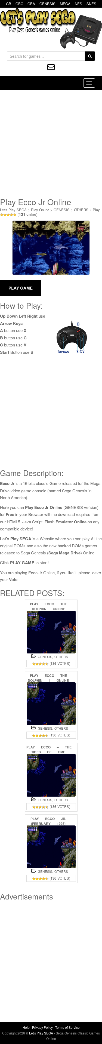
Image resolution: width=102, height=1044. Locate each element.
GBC (19, 3)
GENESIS (47, 3)
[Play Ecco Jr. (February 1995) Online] (51, 846)
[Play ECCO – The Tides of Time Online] (51, 775)
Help (26, 1027)
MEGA (65, 3)
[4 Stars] (11, 215)
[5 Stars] (14, 215)
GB (8, 3)
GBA (31, 3)
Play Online (40, 209)
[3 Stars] (8, 215)
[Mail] (51, 67)
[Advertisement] (51, 144)
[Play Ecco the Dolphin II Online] (51, 703)
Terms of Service (67, 1027)
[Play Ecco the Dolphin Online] (51, 632)
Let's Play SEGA (13, 209)
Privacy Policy (42, 1027)
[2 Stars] (5, 215)
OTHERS (81, 209)
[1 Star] (1, 215)
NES (78, 3)
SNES (91, 3)
